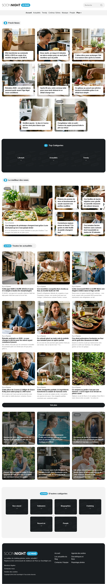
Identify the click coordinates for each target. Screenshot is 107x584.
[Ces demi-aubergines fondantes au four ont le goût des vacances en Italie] (88, 317)
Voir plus (53, 405)
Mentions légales (9, 565)
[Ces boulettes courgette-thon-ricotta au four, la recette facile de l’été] (53, 267)
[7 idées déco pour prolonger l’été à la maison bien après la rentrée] (88, 44)
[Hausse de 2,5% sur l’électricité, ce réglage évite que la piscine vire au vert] (18, 428)
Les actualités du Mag (61, 558)
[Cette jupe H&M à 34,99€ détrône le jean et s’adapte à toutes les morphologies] (18, 267)
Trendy (44, 13)
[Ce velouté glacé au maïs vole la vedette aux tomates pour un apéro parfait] (53, 317)
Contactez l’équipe (61, 562)
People (72, 13)
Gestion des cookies (11, 572)
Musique (65, 13)
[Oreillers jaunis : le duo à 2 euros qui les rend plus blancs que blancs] (36, 115)
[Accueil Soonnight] (16, 5)
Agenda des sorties (78, 553)
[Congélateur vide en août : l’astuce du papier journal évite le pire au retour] (71, 115)
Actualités (36, 13)
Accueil (29, 13)
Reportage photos (78, 562)
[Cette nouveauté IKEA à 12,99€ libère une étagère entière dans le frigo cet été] (88, 267)
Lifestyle (7, 31)
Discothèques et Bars (77, 558)
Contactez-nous (9, 568)
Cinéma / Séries (54, 13)
